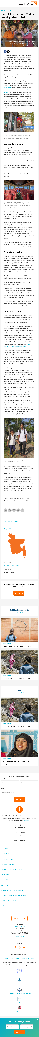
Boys (18, 958)
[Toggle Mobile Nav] (4, 3)
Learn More (27, 820)
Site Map (5, 885)
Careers (4, 880)
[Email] (6, 510)
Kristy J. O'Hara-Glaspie (12, 565)
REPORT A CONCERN (9, 901)
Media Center (7, 859)
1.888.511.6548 (19, 926)
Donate (4, 848)
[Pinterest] (14, 510)
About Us (5, 854)
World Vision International (13, 895)
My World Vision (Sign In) (12, 869)
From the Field (6, 10)
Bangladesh (7, 87)
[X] (8, 51)
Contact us (20, 936)
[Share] (22, 510)
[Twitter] (18, 510)
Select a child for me (28, 958)
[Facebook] (10, 510)
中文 (3, 911)
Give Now (19, 593)
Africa (7, 958)
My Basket (5, 875)
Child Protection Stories (12, 521)
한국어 (3, 906)
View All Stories (19, 612)
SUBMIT (19, 1032)
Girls (12, 958)
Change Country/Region (12, 890)
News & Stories (7, 864)
